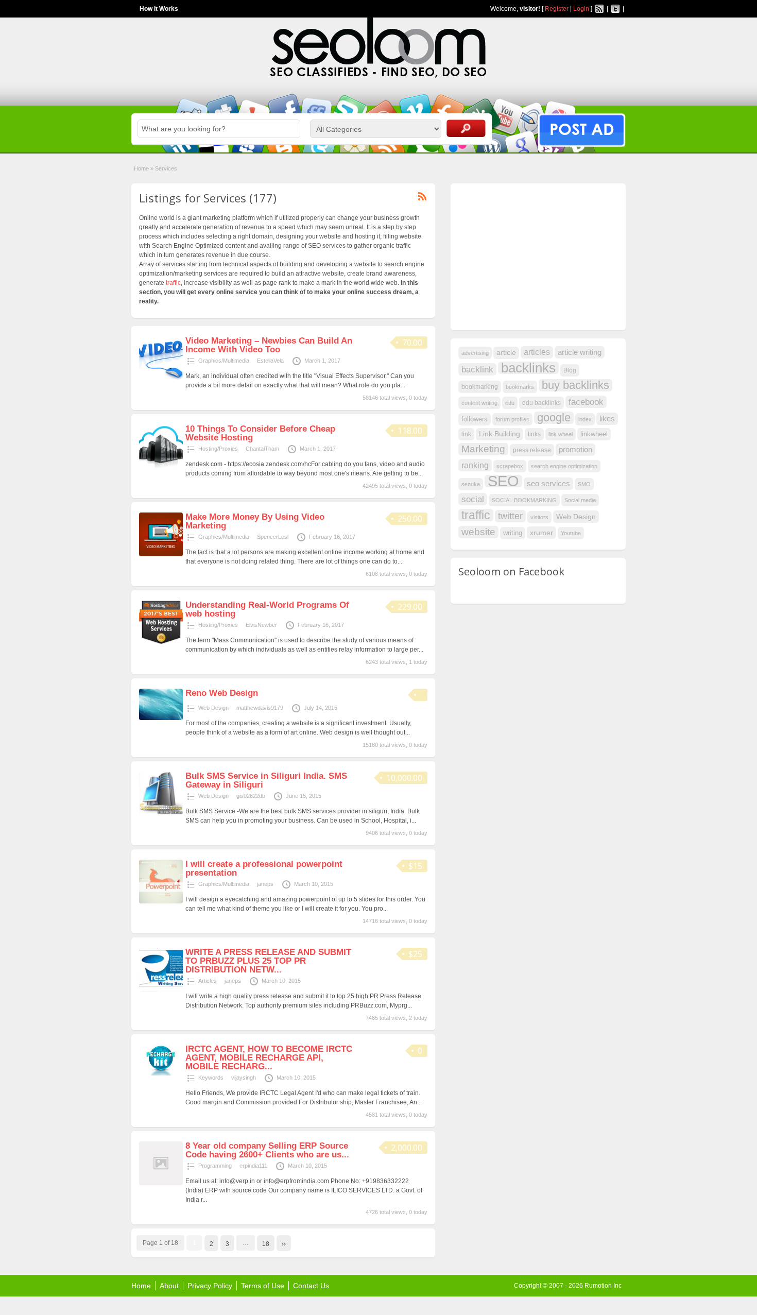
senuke (470, 484)
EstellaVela (270, 360)
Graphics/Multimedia (223, 360)
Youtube (571, 533)
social (472, 499)
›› (284, 1244)
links (534, 434)
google (554, 418)
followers (474, 419)
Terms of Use (262, 1286)
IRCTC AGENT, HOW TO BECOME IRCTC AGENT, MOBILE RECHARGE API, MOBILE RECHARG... (268, 1057)
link (466, 434)
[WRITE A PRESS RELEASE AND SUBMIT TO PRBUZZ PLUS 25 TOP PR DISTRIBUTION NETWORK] (161, 989)
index (585, 419)
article (506, 352)
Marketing (483, 448)
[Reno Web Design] (161, 718)
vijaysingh (243, 1077)
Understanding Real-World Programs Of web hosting (267, 609)
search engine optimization (564, 466)
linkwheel (594, 434)
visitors (539, 517)
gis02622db (250, 796)
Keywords (210, 1077)
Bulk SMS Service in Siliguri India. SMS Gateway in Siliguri (266, 780)
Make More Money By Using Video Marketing (254, 521)
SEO (503, 481)
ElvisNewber (261, 625)
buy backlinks (575, 385)
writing (512, 533)
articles (537, 352)
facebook (586, 402)
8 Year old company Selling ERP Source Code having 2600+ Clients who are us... (267, 1150)
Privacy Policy (209, 1286)
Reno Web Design (221, 693)
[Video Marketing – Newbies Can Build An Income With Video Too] (161, 378)
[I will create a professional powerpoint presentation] (161, 901)
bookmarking (479, 386)
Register (557, 8)
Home (141, 168)
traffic (173, 282)
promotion (575, 450)
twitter (510, 516)
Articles (207, 981)
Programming (215, 1166)
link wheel (560, 434)
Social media (580, 500)
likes (607, 419)
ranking (475, 465)
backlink (477, 369)
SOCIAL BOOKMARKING (524, 500)
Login (581, 8)
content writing (479, 403)
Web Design (213, 708)
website (478, 531)
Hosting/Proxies (218, 449)
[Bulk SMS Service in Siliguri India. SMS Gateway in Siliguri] (161, 812)
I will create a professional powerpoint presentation (263, 868)
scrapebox (509, 466)
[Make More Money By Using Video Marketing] (161, 554)
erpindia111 (253, 1166)
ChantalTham (262, 449)
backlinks (528, 368)
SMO (584, 484)
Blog (569, 370)
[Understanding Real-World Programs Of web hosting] (161, 642)
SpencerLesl (272, 537)
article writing (579, 352)
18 (265, 1244)
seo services (548, 484)
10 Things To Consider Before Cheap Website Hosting (260, 433)
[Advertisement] (535, 255)
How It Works (159, 8)
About (169, 1286)
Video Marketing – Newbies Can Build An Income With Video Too (268, 345)
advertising (475, 353)
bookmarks (520, 387)
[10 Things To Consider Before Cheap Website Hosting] (161, 466)
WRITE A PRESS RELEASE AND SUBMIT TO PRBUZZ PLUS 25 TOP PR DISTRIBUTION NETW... (268, 961)
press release (532, 450)
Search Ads (466, 128)
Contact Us (311, 1286)
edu (509, 403)
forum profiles (512, 419)
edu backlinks (541, 402)
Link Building (499, 434)
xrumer (541, 532)
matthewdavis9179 (259, 708)
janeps (265, 884)
